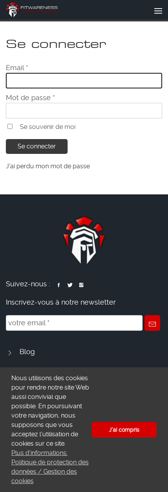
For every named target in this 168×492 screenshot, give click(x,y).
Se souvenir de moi (47, 126)
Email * (17, 67)
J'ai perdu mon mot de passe (48, 166)
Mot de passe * (30, 97)
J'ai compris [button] (124, 430)
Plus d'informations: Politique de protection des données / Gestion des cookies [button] (50, 467)
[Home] (32, 9)
